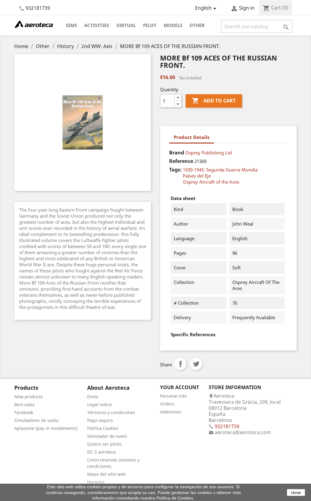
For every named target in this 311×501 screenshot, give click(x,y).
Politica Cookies (102, 428)
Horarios (95, 482)
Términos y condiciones (111, 412)
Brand (176, 153)
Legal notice (99, 404)
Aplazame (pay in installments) (45, 428)
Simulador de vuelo (107, 436)
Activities (96, 25)
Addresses (170, 412)
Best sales (24, 404)
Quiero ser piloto (104, 444)
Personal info (173, 396)
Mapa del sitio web (106, 474)
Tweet (196, 364)
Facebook (23, 412)
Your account (179, 387)
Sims (71, 25)
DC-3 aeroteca (101, 452)
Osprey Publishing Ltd (208, 153)
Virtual (126, 25)
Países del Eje (197, 176)
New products (28, 396)
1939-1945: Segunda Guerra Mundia (220, 170)
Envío (92, 396)
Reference (181, 161)
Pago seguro (100, 420)
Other (197, 25)
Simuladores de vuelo (36, 420)
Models (173, 25)
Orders (167, 404)
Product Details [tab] (191, 137)
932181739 (38, 8)
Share (180, 364)
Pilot (149, 25)
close (296, 492)
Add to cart (214, 100)
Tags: (175, 170)
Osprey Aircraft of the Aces (211, 182)
